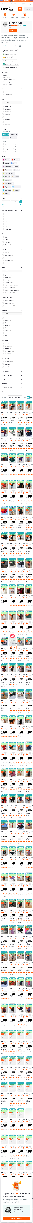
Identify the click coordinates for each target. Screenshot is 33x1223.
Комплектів (13, 137)
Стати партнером (4, 3)
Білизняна (5, 137)
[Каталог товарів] (20, 9)
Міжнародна (14, 134)
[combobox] (28, 9)
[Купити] (5, 413)
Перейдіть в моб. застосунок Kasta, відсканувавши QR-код (20, 1209)
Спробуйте (12, 7)
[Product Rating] (4, 422)
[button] (2, 408)
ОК (20, 201)
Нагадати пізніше (16, 1218)
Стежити (12, 30)
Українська (6, 134)
